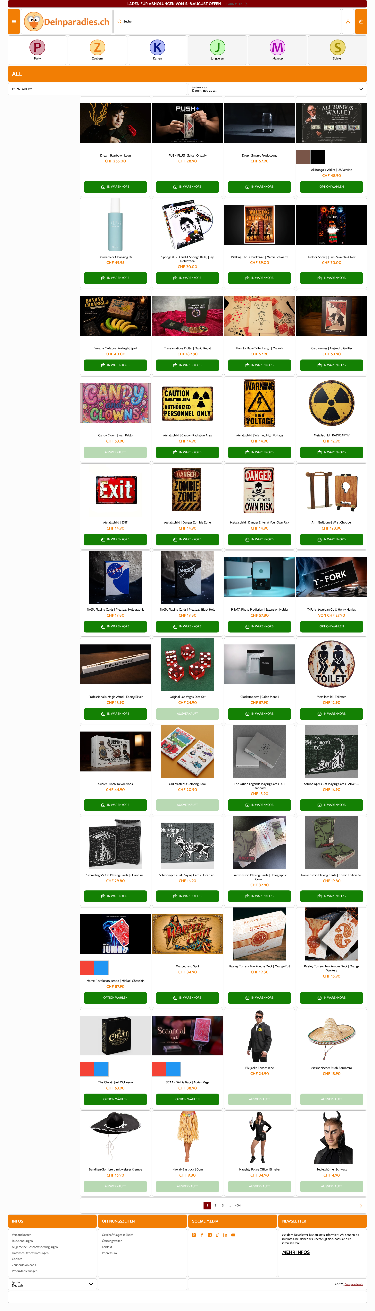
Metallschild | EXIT (115, 522)
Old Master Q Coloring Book (187, 784)
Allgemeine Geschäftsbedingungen (35, 1247)
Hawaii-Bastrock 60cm (187, 1169)
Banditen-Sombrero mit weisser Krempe (115, 1169)
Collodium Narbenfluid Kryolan (49, 1286)
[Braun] (303, 157)
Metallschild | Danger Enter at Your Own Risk (259, 522)
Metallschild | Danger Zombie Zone (187, 522)
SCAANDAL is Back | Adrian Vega (187, 1082)
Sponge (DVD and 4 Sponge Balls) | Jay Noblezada (187, 259)
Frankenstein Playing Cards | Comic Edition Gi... (331, 875)
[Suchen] (117, 21)
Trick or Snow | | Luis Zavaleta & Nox (332, 257)
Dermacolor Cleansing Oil (115, 257)
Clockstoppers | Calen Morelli (259, 697)
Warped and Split (187, 966)
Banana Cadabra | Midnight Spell (115, 348)
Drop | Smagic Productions (259, 155)
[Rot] (87, 967)
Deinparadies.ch (354, 1284)
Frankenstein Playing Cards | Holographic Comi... (260, 877)
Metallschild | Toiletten (331, 697)
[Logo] (66, 21)
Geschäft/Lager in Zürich (118, 1235)
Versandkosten (21, 1235)
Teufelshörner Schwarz (332, 1169)
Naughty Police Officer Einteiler (259, 1169)
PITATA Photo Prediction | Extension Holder (259, 609)
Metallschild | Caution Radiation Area (187, 435)
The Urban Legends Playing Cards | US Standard (259, 786)
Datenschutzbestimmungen (30, 1253)
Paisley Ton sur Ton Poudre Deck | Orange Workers (331, 968)
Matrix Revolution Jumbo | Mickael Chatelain (116, 981)
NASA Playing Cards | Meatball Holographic (115, 609)
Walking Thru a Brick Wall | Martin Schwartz (259, 257)
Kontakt (107, 1247)
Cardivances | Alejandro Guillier (331, 348)
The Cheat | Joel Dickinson (115, 1082)
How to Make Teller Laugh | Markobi (259, 348)
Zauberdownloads (24, 1265)
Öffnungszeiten (112, 1241)
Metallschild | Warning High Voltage (259, 435)
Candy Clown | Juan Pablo (115, 435)
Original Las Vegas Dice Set (187, 697)
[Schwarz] (317, 157)
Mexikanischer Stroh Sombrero (331, 1068)
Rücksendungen (22, 1241)
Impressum (109, 1253)
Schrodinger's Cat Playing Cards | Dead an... (187, 875)
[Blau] (101, 967)
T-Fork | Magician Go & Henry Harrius (331, 609)
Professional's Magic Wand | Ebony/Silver (115, 697)
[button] (361, 21)
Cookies (17, 1259)
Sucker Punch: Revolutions (115, 784)
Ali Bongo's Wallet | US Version (331, 170)
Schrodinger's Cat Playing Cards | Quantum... (115, 875)
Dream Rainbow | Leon (115, 155)
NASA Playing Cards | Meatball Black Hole (187, 609)
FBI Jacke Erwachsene (259, 1068)
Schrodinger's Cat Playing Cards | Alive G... (331, 784)
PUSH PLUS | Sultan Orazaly (188, 155)
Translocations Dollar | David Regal (187, 348)
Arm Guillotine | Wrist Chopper (332, 522)
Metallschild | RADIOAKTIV (332, 435)
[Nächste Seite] (359, 1205)
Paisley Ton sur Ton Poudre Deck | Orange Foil (259, 966)
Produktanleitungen (25, 1271)
